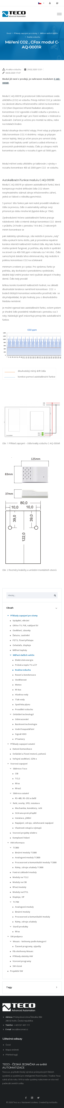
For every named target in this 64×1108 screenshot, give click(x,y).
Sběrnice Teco (19, 768)
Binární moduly (22, 911)
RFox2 (18, 788)
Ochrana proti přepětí (26, 813)
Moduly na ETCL (20, 892)
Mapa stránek (12, 1049)
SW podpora (16, 936)
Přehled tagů (12, 1054)
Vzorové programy (21, 961)
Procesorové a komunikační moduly (32, 916)
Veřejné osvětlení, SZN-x (24, 758)
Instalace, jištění (23, 818)
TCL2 (17, 778)
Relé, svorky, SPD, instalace (26, 803)
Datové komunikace (22, 748)
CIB (16, 773)
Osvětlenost (21, 679)
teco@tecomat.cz (20, 1029)
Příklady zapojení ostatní (22, 744)
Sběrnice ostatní (20, 793)
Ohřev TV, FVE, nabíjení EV (25, 625)
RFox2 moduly (19, 887)
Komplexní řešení (21, 837)
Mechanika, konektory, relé (28, 808)
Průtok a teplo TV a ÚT (26, 665)
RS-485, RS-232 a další (25, 798)
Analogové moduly (24, 906)
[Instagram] (32, 1097)
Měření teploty (19, 650)
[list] (8, 615)
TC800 (15, 847)
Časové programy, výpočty (28, 946)
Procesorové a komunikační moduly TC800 (35, 862)
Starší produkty (20, 926)
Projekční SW (16, 971)
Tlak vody (20, 699)
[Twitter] (38, 1097)
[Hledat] (55, 595)
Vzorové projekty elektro (24, 832)
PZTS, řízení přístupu (22, 640)
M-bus (18, 689)
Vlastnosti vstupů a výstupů (28, 827)
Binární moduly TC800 (26, 852)
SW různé (17, 966)
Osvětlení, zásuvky (21, 630)
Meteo (18, 684)
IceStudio (53, 1102)
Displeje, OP (18, 897)
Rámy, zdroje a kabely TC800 (29, 867)
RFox (17, 783)
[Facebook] (25, 1097)
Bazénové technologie (26, 724)
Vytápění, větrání (20, 620)
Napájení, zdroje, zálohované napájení (34, 823)
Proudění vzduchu (24, 709)
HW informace (17, 842)
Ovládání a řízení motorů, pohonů (29, 753)
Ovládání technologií (23, 714)
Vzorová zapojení (18, 763)
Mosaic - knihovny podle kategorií (29, 941)
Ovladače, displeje (21, 645)
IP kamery (20, 739)
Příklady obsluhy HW (22, 956)
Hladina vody (21, 694)
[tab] (32, 608)
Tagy (9, 987)
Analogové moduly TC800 (27, 857)
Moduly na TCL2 (20, 877)
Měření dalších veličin (49, 33)
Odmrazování (22, 719)
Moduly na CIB (19, 882)
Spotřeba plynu (22, 704)
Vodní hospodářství (24, 729)
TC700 (15, 902)
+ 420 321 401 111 (22, 1025)
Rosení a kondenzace (25, 674)
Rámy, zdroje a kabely (26, 921)
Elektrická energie (24, 660)
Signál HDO (20, 734)
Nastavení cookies (30, 1102)
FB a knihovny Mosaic (22, 951)
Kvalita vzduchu (33, 37)
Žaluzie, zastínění (21, 635)
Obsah (10, 607)
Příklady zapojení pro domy (25, 33)
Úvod (9, 33)
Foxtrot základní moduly (24, 872)
